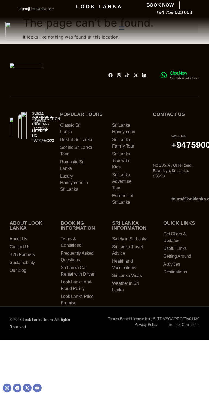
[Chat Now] (163, 75)
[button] (121, 28)
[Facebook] (110, 75)
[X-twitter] (136, 75)
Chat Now (178, 73)
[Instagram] (119, 75)
